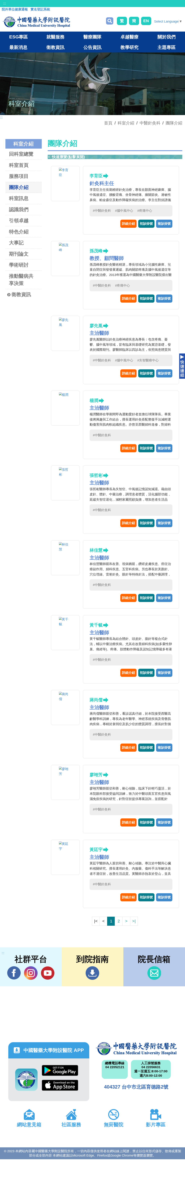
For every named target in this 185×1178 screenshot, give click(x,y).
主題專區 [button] (167, 47)
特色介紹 (19, 231)
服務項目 (19, 176)
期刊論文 (19, 254)
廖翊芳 (96, 774)
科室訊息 (19, 198)
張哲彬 (96, 475)
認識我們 (19, 209)
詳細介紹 (128, 223)
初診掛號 (146, 223)
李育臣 (96, 175)
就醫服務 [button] (55, 36)
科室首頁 (19, 165)
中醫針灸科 (150, 123)
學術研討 (19, 265)
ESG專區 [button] (18, 36)
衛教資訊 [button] (55, 47)
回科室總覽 (21, 154)
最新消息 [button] (18, 47)
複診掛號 (164, 223)
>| (134, 921)
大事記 (16, 242)
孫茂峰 (96, 250)
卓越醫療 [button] (130, 36)
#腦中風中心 (124, 210)
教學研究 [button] (130, 47)
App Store (60, 1087)
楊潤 (94, 400)
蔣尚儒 (96, 699)
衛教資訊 (21, 294)
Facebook (14, 973)
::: (4, 3)
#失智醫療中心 (148, 360)
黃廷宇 (96, 849)
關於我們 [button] (167, 36)
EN (146, 21)
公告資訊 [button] (92, 47)
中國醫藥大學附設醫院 (136, 1048)
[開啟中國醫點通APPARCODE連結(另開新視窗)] (26, 1080)
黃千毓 (96, 625)
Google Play (60, 1072)
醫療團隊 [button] (92, 36)
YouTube (47, 973)
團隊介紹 (174, 123)
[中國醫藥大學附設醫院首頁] (36, 22)
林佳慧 (96, 550)
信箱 (154, 973)
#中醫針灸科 (102, 210)
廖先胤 (96, 325)
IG (31, 973)
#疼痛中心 (144, 210)
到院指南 (92, 973)
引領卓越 (19, 220)
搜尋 (109, 21)
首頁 (108, 123)
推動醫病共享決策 (21, 279)
